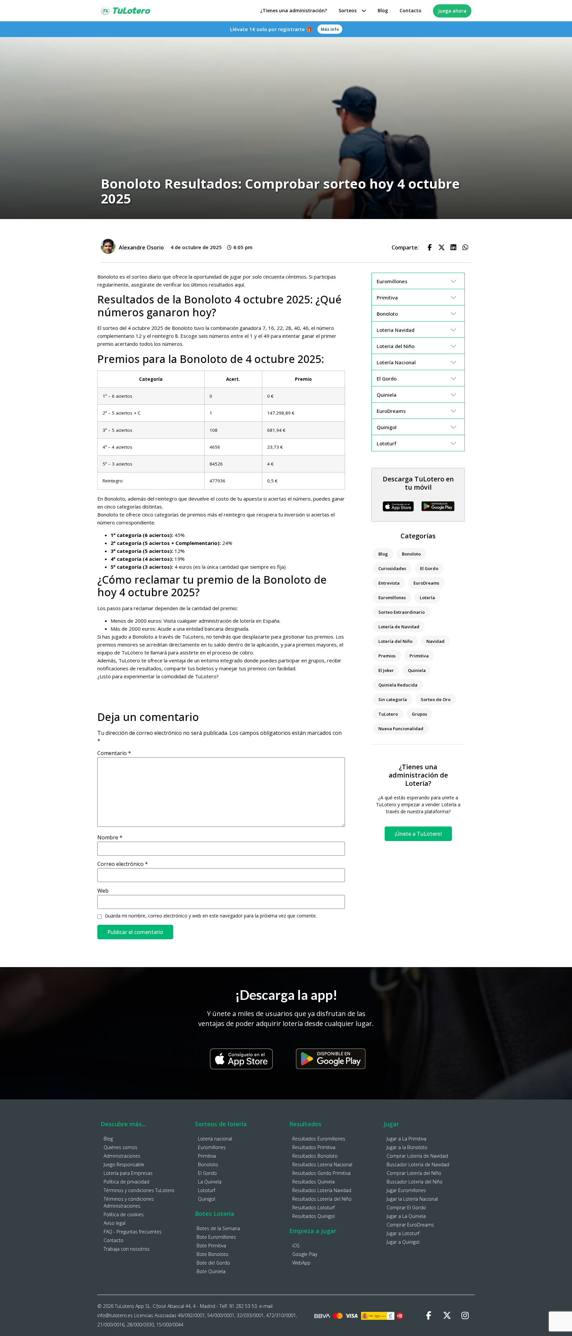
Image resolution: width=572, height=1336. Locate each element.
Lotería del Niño (395, 641)
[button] (430, 247)
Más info (330, 29)
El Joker (386, 670)
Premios (387, 656)
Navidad (435, 641)
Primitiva (419, 656)
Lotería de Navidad (398, 627)
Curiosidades (392, 568)
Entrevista (389, 583)
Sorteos (348, 10)
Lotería (427, 598)
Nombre (109, 837)
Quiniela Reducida (397, 685)
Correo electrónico (122, 864)
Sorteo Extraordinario (401, 612)
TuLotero (388, 714)
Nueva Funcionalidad (400, 729)
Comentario (114, 753)
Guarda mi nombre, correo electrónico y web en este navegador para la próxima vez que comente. (211, 915)
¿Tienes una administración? (293, 10)
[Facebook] (428, 1315)
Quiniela (417, 670)
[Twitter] (447, 1315)
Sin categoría (392, 699)
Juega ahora (452, 11)
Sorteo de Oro (436, 699)
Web (103, 890)
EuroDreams (426, 583)
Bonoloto (411, 554)
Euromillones (392, 598)
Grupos (419, 714)
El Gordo (429, 568)
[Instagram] (465, 1315)
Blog (383, 10)
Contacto (410, 10)
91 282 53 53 (243, 1306)
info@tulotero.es (115, 1315)
